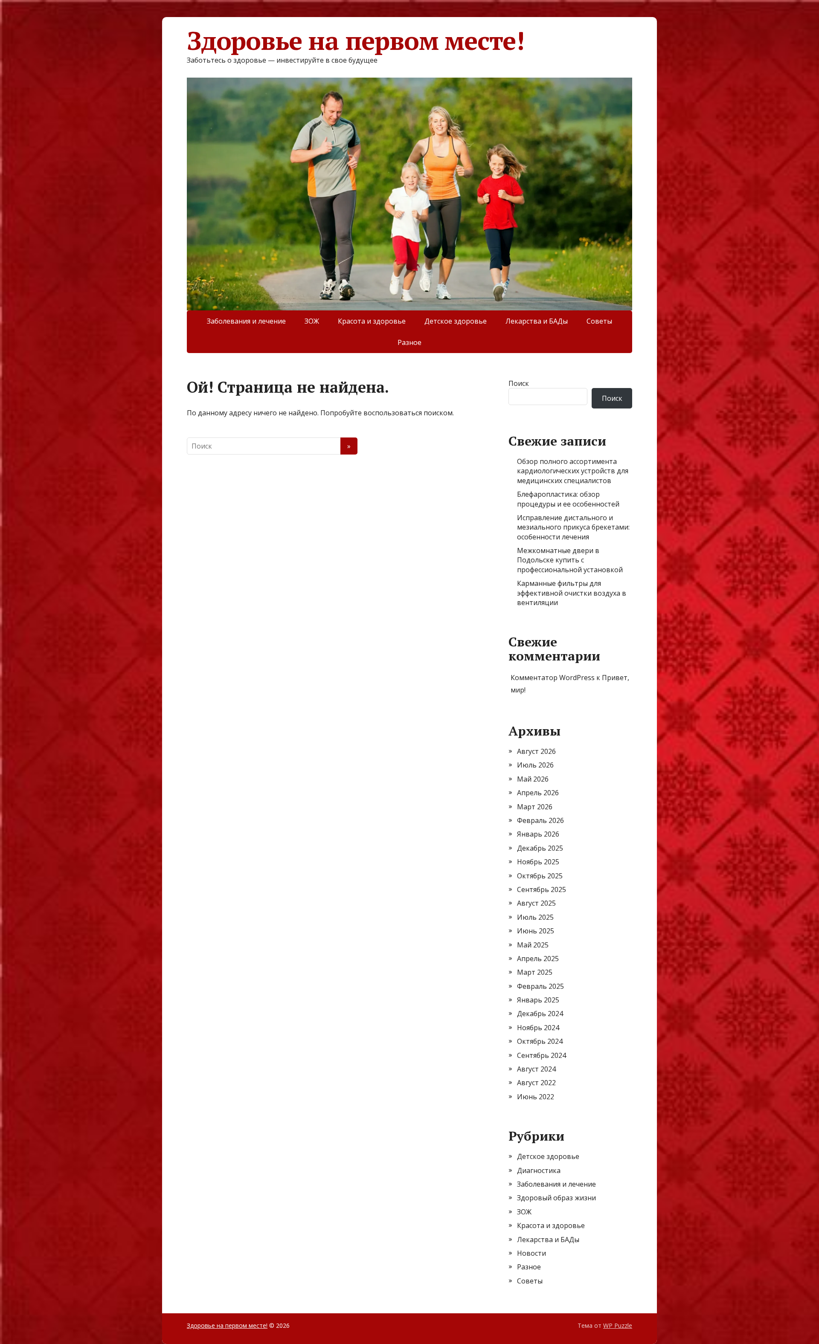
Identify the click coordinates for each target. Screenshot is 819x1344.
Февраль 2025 (540, 986)
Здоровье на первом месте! (355, 40)
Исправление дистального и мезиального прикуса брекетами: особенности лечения (573, 527)
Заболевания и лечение (246, 321)
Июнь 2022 (535, 1096)
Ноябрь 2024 (538, 1027)
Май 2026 (533, 779)
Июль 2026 (535, 765)
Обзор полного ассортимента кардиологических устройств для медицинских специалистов (572, 471)
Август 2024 (536, 1069)
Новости (531, 1253)
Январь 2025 (538, 1000)
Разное (409, 342)
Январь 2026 (538, 834)
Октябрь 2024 (540, 1041)
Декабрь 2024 (540, 1013)
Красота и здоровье (372, 321)
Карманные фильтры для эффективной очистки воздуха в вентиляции (571, 593)
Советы (599, 321)
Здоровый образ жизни (556, 1197)
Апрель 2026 (538, 792)
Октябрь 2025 (540, 876)
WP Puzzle (617, 1325)
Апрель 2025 (538, 958)
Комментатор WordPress (553, 677)
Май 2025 (533, 945)
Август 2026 (536, 751)
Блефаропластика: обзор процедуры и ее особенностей (568, 499)
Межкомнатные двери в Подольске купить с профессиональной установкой (570, 560)
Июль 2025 (535, 917)
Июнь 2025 (535, 931)
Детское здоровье (455, 321)
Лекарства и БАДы (536, 321)
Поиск (518, 383)
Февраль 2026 (540, 820)
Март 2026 (534, 806)
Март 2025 (534, 972)
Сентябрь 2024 (541, 1055)
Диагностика (539, 1170)
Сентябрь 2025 (541, 889)
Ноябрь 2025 (538, 861)
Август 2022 (536, 1082)
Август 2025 (536, 903)
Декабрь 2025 (540, 848)
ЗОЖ (312, 321)
